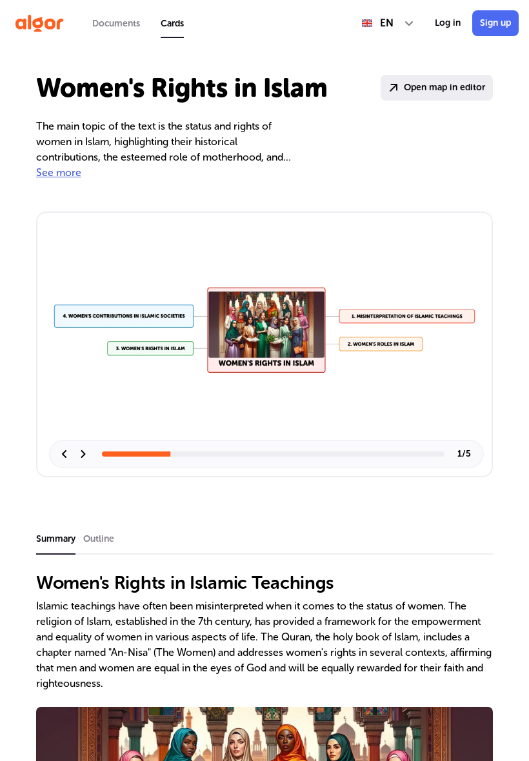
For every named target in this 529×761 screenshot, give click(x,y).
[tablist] (138, 23)
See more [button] (58, 172)
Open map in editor (444, 87)
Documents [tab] (116, 23)
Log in (448, 22)
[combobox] (388, 23)
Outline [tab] (98, 538)
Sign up (495, 22)
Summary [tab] (55, 538)
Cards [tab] (172, 23)
